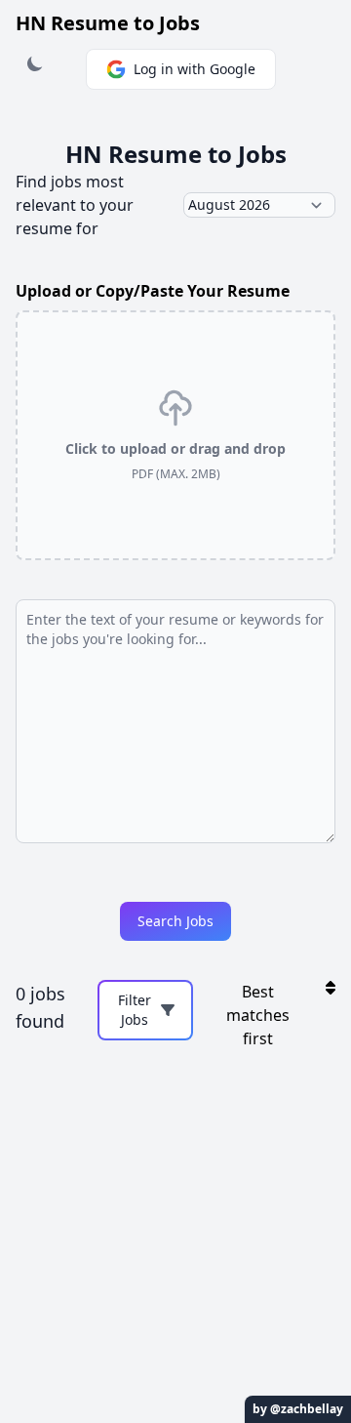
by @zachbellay (298, 1409)
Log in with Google (194, 69)
